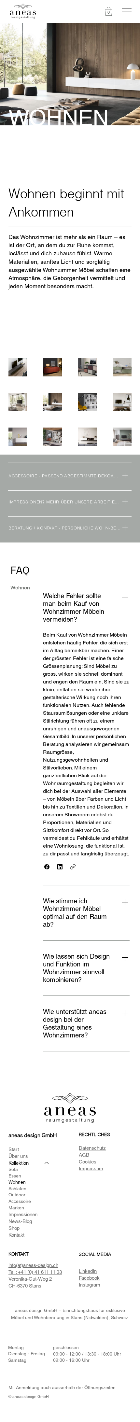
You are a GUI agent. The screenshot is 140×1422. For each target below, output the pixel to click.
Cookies (87, 1161)
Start (13, 1149)
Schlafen (17, 1188)
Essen (14, 1175)
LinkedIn (88, 1271)
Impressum (91, 1168)
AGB (84, 1155)
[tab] (20, 587)
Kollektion (18, 1163)
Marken (16, 1207)
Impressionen (22, 1214)
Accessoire (19, 1201)
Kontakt (16, 1235)
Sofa (13, 1169)
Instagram (89, 1285)
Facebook (89, 1278)
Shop (14, 1228)
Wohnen (17, 1182)
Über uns (18, 1156)
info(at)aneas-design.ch (33, 1265)
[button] (108, 11)
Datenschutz (92, 1148)
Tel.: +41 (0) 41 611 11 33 (35, 1272)
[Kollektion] (47, 1163)
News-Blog (20, 1221)
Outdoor (16, 1194)
